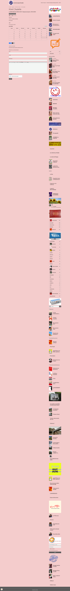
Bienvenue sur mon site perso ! (56, 25)
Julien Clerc (56, 269)
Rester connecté (52, 548)
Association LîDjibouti (55, 161)
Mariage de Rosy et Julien (56, 571)
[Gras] (9, 62)
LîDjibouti (55, 258)
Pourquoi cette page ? (56, 34)
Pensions (52, 519)
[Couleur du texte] (15, 62)
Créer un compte (51, 550)
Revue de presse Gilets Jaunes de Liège (54, 484)
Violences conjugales (56, 266)
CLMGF (56, 261)
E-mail (10, 55)
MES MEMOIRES (56, 29)
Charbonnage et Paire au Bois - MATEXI (56, 443)
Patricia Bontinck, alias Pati (56, 119)
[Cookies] (2, 589)
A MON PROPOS (56, 16)
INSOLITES (55, 254)
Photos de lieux (55, 224)
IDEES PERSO (55, 53)
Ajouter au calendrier (12, 13)
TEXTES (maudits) (55, 318)
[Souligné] (12, 62)
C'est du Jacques (56, 220)
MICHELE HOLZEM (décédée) (55, 108)
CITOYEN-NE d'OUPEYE (55, 410)
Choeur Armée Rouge (56, 293)
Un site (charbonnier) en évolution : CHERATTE (56, 313)
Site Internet (10, 58)
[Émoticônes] (25, 62)
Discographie (55, 133)
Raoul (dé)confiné (56, 534)
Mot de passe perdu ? (55, 550)
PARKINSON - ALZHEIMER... (56, 194)
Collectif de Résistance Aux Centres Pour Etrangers (56, 167)
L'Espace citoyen (56, 414)
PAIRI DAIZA (56, 272)
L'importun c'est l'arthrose (53, 184)
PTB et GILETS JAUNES (56, 489)
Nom (9, 51)
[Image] (21, 62)
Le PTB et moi (56, 515)
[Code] (24, 62)
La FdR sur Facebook (55, 374)
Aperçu (28, 62)
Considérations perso (56, 383)
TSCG (54, 378)
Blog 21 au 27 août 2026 (56, 66)
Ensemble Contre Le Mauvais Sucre (56, 179)
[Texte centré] (17, 62)
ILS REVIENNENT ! (56, 388)
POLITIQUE (52, 346)
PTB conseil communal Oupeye (54, 529)
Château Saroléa (56, 447)
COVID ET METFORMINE (53, 189)
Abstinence (55, 129)
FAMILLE (55, 263)
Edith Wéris (55, 99)
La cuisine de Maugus (54, 156)
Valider (55, 552)
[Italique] (10, 62)
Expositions (55, 226)
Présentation (52, 355)
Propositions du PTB (56, 524)
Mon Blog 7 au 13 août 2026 (55, 77)
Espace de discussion (54, 497)
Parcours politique (55, 342)
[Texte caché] (20, 62)
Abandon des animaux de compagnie (55, 334)
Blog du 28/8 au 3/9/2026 (55, 61)
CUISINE (55, 252)
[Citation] (16, 62)
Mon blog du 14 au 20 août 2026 (56, 72)
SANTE (60, 2)
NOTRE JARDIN (55, 241)
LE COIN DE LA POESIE (54, 152)
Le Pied (51, 174)
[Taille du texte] (13, 62)
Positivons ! (52, 423)
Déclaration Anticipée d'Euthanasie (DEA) (52, 2)
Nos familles (55, 222)
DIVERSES (56, 250)
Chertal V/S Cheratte (55, 438)
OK (60, 306)
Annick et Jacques (43, 2)
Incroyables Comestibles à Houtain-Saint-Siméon (55, 404)
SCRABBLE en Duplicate (56, 138)
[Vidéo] (22, 62)
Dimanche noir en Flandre (56, 360)
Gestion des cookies (35, 589)
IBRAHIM (55, 103)
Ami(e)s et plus (53, 584)
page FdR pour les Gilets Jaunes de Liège (56, 351)
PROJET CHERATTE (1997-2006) (55, 452)
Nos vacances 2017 (55, 323)
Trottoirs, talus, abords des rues (54, 419)
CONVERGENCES (53, 493)
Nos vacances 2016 (55, 328)
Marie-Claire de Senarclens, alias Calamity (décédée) (56, 113)
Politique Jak (56, 229)
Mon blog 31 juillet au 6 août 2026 (56, 83)
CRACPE (55, 256)
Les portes (52, 148)
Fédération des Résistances (56, 369)
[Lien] (19, 62)
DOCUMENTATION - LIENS (54, 459)
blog (55, 51)
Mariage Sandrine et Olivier (56, 566)
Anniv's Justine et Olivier (56, 576)
